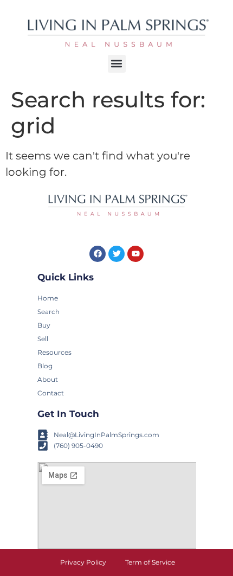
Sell (42, 339)
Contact (50, 393)
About (47, 379)
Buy (43, 325)
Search (48, 312)
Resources (54, 352)
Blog (45, 366)
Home (47, 298)
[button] (117, 64)
